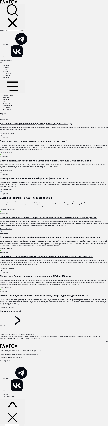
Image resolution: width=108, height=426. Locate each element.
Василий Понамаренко (7, 209)
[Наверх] (12, 405)
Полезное (6, 75)
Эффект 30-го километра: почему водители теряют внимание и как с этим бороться (46, 256)
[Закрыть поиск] (12, 23)
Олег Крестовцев (5, 287)
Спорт (5, 69)
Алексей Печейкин (6, 229)
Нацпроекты (7, 71)
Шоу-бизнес (7, 109)
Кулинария (6, 107)
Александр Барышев (7, 268)
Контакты (6, 394)
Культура (6, 77)
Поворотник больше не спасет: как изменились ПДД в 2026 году (35, 276)
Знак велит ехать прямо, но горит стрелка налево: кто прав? (34, 141)
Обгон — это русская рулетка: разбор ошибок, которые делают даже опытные (44, 295)
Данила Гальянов (6, 152)
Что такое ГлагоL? (9, 396)
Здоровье (6, 97)
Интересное (7, 73)
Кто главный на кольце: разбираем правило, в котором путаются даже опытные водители (50, 237)
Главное (6, 65)
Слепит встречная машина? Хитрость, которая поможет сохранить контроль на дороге (48, 217)
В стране (6, 67)
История (6, 99)
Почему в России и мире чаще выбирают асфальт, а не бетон (34, 178)
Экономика (6, 103)
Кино (4, 101)
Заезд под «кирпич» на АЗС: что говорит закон (26, 198)
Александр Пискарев (7, 133)
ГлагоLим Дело (8, 95)
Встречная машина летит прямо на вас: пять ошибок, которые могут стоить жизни (46, 161)
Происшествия (8, 105)
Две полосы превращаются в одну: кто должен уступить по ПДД (36, 123)
